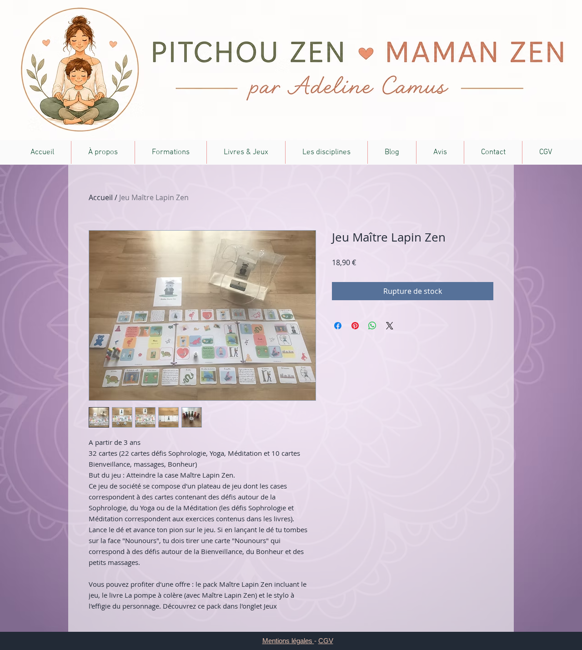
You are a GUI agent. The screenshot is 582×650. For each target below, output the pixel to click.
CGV (325, 641)
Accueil (101, 197)
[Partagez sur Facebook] (337, 325)
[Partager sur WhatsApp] (372, 325)
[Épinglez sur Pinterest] (355, 325)
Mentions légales (288, 641)
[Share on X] (389, 325)
